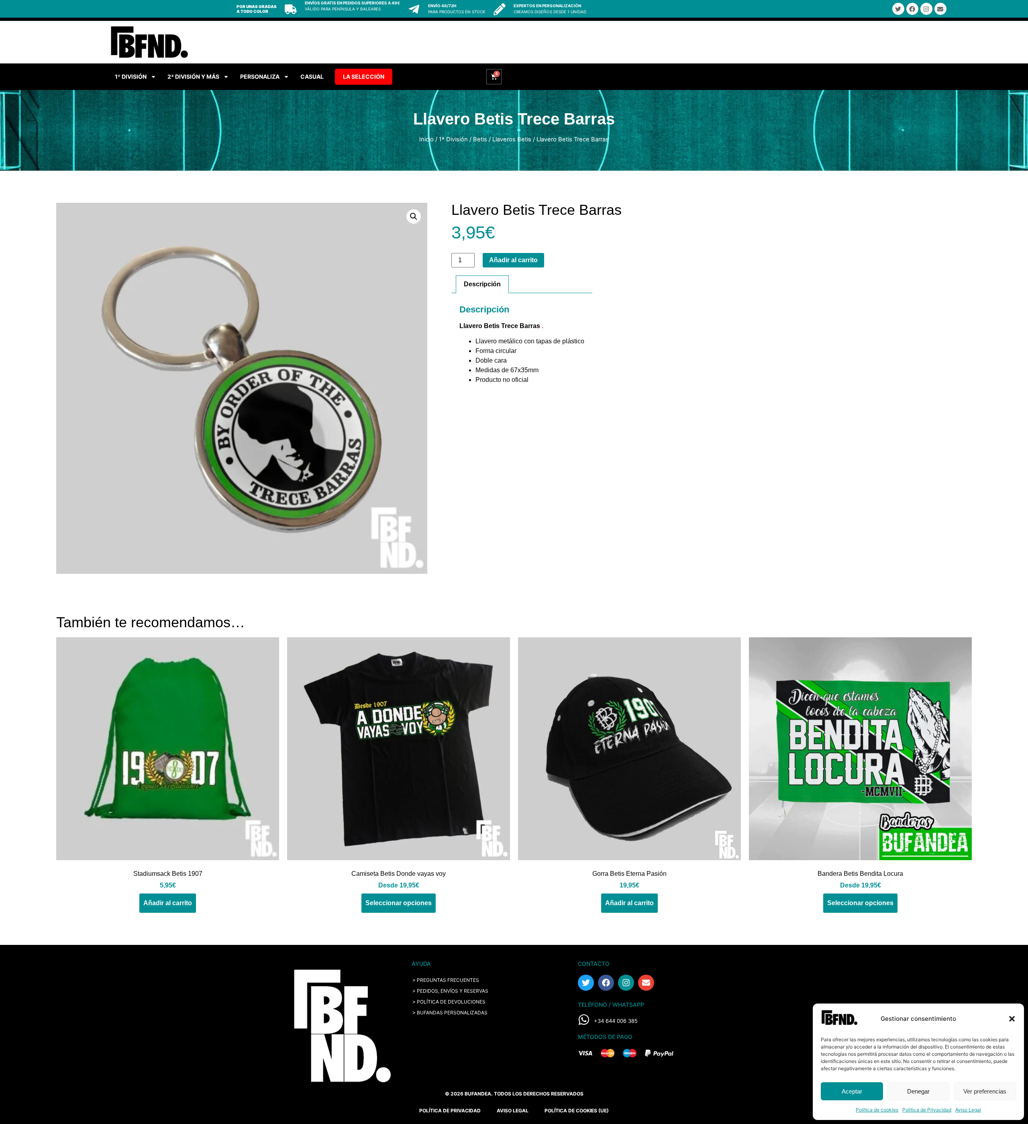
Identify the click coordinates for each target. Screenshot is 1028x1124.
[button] (1012, 1019)
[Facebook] (912, 9)
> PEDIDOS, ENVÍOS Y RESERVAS (450, 991)
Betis (480, 139)
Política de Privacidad (926, 1110)
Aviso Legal (968, 1110)
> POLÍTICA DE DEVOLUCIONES (448, 1002)
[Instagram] (926, 9)
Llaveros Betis (511, 139)
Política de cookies (877, 1110)
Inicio (426, 139)
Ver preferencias (984, 1091)
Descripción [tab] (482, 284)
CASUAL (312, 76)
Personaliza (259, 76)
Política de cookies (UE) (577, 1111)
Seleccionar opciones (398, 903)
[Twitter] (898, 9)
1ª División (453, 139)
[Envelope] (940, 9)
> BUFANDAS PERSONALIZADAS (449, 1013)
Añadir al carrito (513, 260)
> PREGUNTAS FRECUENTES (445, 980)
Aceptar (852, 1091)
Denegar (918, 1091)
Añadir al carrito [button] (167, 903)
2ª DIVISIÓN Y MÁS (193, 76)
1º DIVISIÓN (131, 76)
